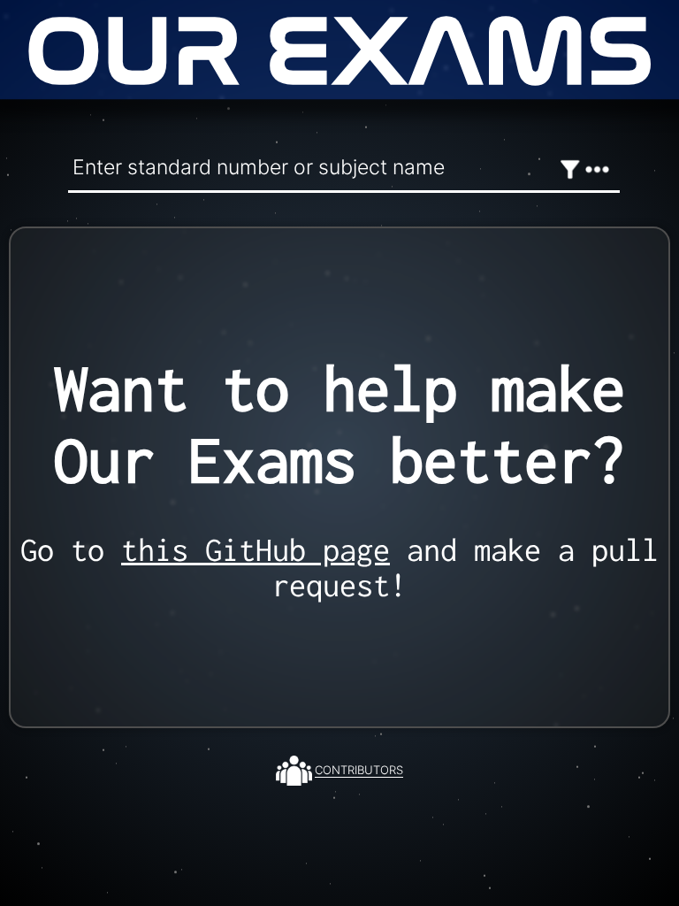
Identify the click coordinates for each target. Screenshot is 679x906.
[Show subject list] (597, 169)
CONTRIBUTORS (359, 770)
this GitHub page (255, 549)
